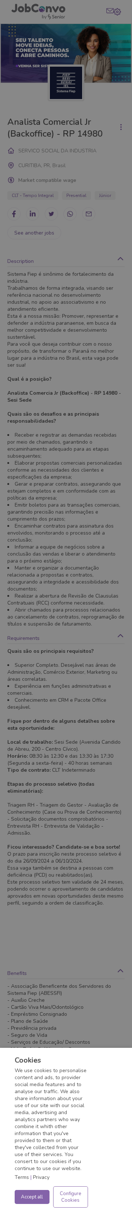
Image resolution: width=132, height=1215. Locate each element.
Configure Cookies (70, 1197)
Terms (22, 1177)
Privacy (41, 1177)
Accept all (32, 1197)
